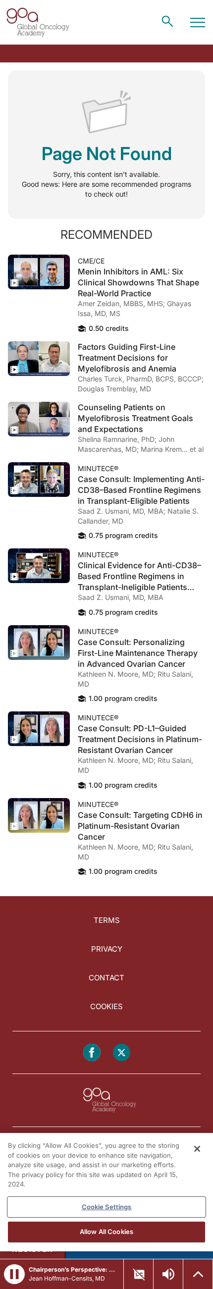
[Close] (197, 1149)
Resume (39, 272)
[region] (106, 1192)
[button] (14, 1274)
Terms (107, 920)
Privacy (106, 949)
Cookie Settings (107, 1207)
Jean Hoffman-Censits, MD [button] (67, 1278)
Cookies (106, 1006)
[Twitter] (121, 1052)
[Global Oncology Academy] (37, 22)
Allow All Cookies (106, 1231)
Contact (106, 977)
